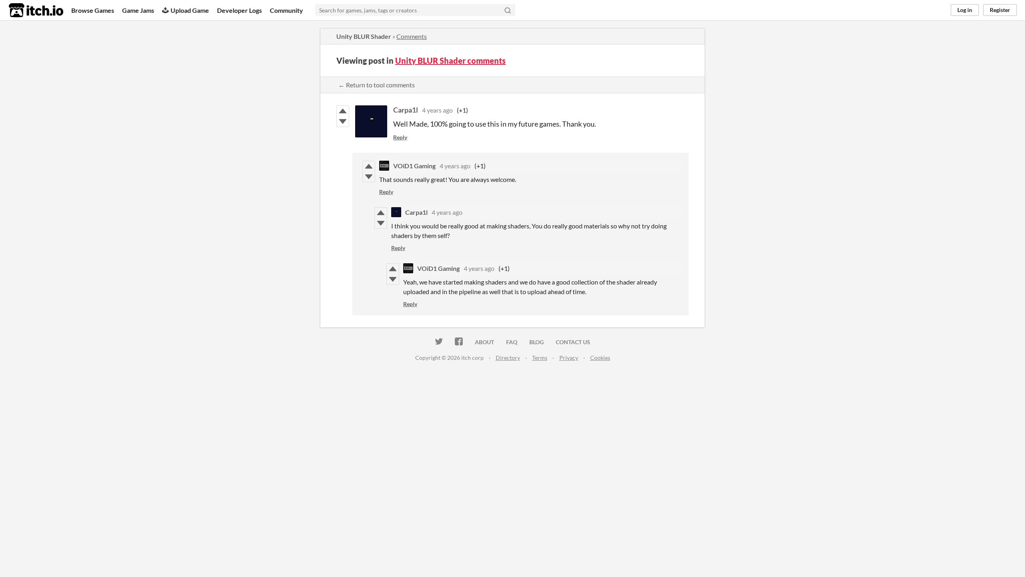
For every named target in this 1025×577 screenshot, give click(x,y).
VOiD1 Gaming (414, 165)
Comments (411, 36)
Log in (964, 9)
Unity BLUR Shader (363, 36)
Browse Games (92, 10)
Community (286, 10)
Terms (539, 357)
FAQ (511, 342)
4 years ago (437, 110)
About (484, 342)
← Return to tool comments (376, 85)
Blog (536, 342)
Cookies (600, 357)
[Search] (507, 10)
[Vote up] (343, 111)
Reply (400, 137)
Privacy (568, 357)
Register (1000, 9)
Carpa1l (405, 109)
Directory (508, 357)
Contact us (573, 342)
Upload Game (190, 10)
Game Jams (138, 10)
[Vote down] (343, 121)
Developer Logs (239, 10)
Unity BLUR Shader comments (450, 60)
